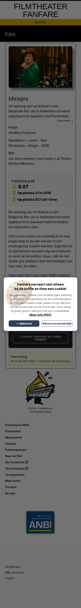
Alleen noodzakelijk (56, 324)
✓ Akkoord (24, 324)
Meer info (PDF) (40, 315)
